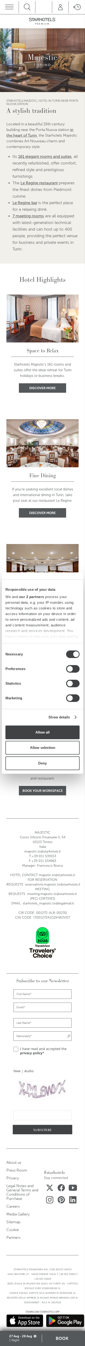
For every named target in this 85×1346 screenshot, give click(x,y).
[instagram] (50, 1201)
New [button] (17, 1071)
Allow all (42, 732)
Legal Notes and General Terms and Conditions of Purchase (22, 1192)
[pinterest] (61, 1201)
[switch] (73, 669)
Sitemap (13, 1222)
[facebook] (61, 1189)
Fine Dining (42, 475)
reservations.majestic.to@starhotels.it (52, 884)
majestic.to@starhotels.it (42, 851)
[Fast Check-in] (76, 7)
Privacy (12, 1178)
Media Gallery (18, 1214)
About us (13, 1162)
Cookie (12, 1230)
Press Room (16, 1170)
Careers (13, 1206)
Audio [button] (29, 1071)
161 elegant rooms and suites (45, 156)
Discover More (42, 388)
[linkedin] (73, 1201)
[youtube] (73, 1189)
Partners (13, 1238)
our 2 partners (31, 597)
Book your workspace (42, 791)
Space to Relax (43, 350)
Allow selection (42, 748)
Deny (42, 763)
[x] (50, 1189)
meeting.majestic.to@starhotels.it (52, 894)
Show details (59, 717)
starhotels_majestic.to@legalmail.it (48, 903)
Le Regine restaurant (39, 183)
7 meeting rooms (28, 216)
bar (34, 203)
